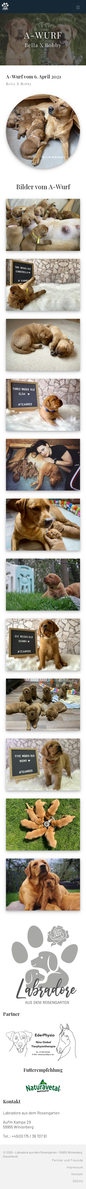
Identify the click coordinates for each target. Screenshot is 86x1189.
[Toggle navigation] (78, 7)
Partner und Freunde (67, 1160)
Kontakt (77, 1174)
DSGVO (78, 1181)
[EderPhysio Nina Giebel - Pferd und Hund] (43, 1042)
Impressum (75, 1167)
